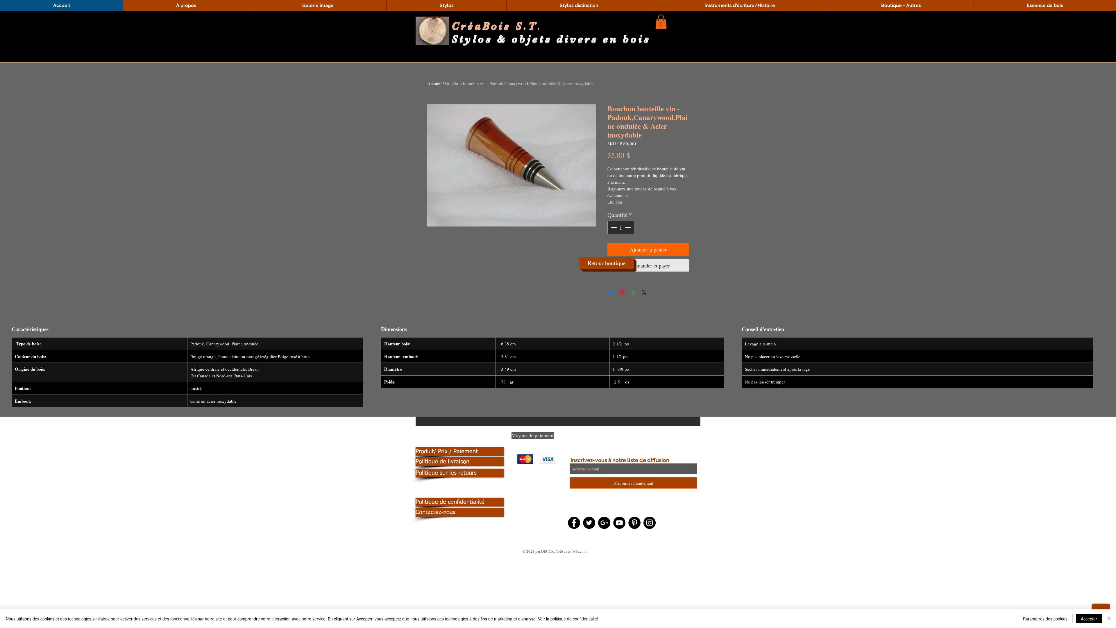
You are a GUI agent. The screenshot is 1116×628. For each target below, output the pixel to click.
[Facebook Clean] (576, 436)
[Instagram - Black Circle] (649, 523)
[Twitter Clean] (587, 436)
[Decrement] (613, 227)
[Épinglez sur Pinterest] (622, 292)
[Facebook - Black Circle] (574, 523)
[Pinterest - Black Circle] (634, 523)
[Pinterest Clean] (599, 436)
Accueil (434, 83)
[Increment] (628, 227)
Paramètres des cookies (1045, 619)
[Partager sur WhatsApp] (633, 292)
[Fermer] (1109, 618)
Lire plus (614, 202)
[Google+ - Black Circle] (604, 523)
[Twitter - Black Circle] (589, 523)
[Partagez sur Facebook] (611, 292)
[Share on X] (644, 292)
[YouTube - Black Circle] (619, 523)
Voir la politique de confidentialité (568, 619)
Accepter (1089, 619)
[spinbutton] (620, 227)
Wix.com (579, 551)
